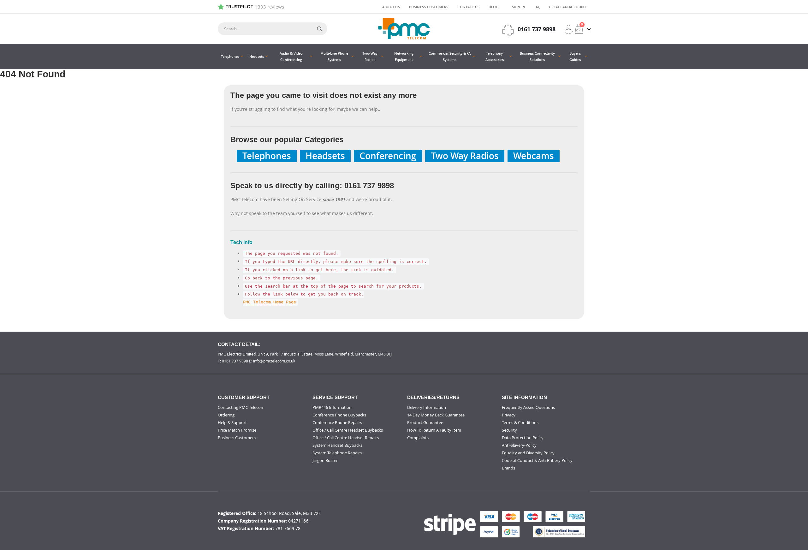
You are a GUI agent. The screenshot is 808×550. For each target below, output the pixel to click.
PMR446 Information (332, 407)
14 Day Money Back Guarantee (436, 415)
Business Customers (428, 6)
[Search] (320, 28)
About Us (391, 6)
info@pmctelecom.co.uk (274, 360)
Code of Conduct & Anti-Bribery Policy (537, 460)
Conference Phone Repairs (337, 422)
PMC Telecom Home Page (269, 302)
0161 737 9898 (537, 29)
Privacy (508, 415)
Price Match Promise (237, 430)
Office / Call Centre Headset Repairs (345, 437)
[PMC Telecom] (404, 28)
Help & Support (232, 422)
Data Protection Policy (523, 437)
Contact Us (468, 6)
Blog (493, 6)
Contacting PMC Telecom (241, 407)
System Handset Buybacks (337, 445)
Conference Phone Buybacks (339, 415)
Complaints (418, 437)
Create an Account (567, 6)
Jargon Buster (325, 460)
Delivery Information (426, 407)
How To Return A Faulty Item (434, 430)
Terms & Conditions (520, 422)
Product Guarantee (425, 422)
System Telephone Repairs (337, 453)
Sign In (519, 6)
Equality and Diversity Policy (528, 453)
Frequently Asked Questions (528, 407)
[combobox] (272, 28)
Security (509, 430)
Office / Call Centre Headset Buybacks (347, 430)
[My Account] (569, 29)
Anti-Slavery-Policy (519, 445)
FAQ (537, 6)
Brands (508, 468)
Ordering (226, 415)
